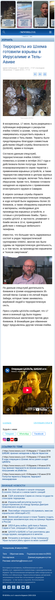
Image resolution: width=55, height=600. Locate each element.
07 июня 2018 (44, 457)
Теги (5, 554)
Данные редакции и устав (39, 557)
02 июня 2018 (44, 474)
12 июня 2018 (44, 451)
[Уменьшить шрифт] (35, 74)
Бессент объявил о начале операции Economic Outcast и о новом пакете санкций (23, 491)
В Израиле (7, 423)
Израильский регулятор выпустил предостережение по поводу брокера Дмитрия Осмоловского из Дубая (25, 504)
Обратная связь (17, 554)
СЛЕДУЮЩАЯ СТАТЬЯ (42, 423)
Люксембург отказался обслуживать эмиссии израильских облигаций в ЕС (27, 512)
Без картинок (8, 557)
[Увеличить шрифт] (40, 74)
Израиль (7, 39)
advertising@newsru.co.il (21, 561)
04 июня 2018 (44, 466)
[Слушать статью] (47, 74)
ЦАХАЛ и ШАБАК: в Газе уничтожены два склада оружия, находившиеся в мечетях (26, 533)
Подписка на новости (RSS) (39, 554)
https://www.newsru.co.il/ (14, 451)
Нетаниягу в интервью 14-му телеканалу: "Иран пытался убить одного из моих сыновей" (25, 539)
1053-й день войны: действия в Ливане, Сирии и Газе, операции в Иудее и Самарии (25, 526)
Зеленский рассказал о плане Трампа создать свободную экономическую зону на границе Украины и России (28, 519)
